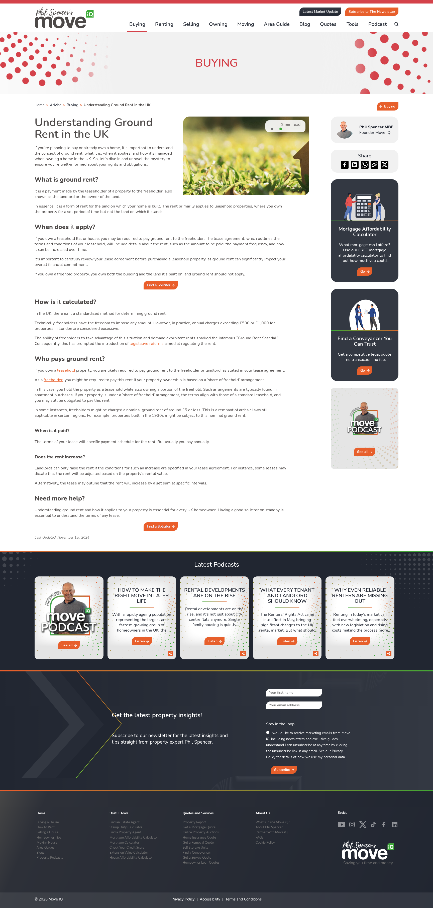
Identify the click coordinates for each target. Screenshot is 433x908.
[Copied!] (374, 165)
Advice (55, 105)
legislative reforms (147, 343)
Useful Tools (119, 813)
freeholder (53, 380)
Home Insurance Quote (199, 837)
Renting (164, 24)
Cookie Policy (265, 842)
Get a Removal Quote (198, 842)
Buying (137, 24)
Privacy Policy (183, 899)
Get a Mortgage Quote (199, 827)
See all (362, 451)
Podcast (377, 24)
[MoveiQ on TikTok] (373, 824)
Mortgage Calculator (124, 842)
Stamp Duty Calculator (126, 827)
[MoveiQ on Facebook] (384, 824)
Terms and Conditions (243, 899)
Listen (140, 641)
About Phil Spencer (269, 827)
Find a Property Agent (125, 832)
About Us (263, 813)
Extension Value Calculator (129, 852)
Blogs (40, 852)
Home (40, 105)
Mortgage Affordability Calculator (134, 837)
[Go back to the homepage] (64, 18)
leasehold (66, 370)
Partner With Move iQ (271, 832)
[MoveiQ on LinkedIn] (394, 824)
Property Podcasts (50, 857)
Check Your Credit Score (127, 847)
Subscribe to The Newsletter (372, 11)
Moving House (47, 842)
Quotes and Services (198, 813)
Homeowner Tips (49, 837)
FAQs (259, 837)
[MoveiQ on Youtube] (341, 824)
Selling (191, 24)
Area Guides (45, 847)
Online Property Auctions (201, 832)
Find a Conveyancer (197, 852)
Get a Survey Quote (197, 857)
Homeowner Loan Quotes (201, 862)
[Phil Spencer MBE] (344, 130)
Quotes (328, 24)
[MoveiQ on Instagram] (352, 824)
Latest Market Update (320, 11)
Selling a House (47, 832)
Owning (218, 24)
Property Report (194, 822)
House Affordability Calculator (131, 857)
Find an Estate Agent (125, 822)
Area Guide (277, 24)
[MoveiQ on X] (363, 824)
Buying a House (48, 822)
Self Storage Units (195, 847)
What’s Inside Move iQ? (272, 822)
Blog (304, 24)
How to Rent (46, 827)
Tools (353, 24)
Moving (245, 24)
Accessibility (210, 899)
